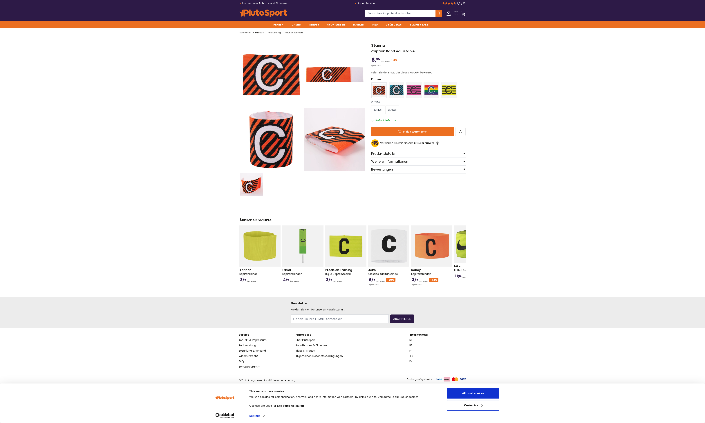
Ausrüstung (274, 32)
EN (410, 361)
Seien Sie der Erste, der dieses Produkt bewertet (401, 72)
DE (411, 356)
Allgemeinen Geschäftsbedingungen (319, 356)
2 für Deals (394, 24)
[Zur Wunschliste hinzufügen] (460, 131)
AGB (241, 380)
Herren (278, 24)
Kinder (314, 24)
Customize (471, 405)
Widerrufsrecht (248, 356)
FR (410, 350)
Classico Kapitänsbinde (383, 272)
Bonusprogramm (249, 366)
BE (410, 345)
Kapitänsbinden (294, 32)
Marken (358, 24)
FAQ (241, 361)
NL (410, 340)
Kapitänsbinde (248, 272)
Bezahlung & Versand (252, 350)
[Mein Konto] (448, 13)
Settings (254, 415)
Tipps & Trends (305, 350)
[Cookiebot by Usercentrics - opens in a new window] (225, 416)
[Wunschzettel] (456, 13)
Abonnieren (402, 319)
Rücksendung (247, 345)
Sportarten (336, 24)
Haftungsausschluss (257, 380)
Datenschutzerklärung (282, 380)
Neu (375, 24)
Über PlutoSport (305, 340)
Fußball (259, 32)
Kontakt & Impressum (253, 340)
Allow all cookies (473, 393)
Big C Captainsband (338, 272)
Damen (296, 24)
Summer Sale (419, 24)
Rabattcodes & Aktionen (311, 345)
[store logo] (263, 13)
